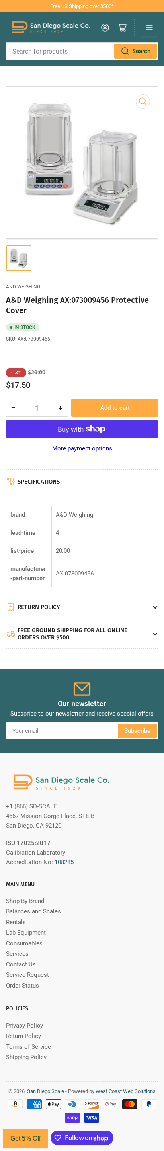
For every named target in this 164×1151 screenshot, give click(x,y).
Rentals (16, 922)
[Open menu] (149, 27)
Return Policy (23, 1036)
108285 (64, 862)
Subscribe (137, 730)
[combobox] (82, 51)
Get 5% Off (25, 1138)
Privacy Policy (24, 1025)
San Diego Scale (45, 1091)
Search (141, 51)
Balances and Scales (33, 911)
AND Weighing (23, 287)
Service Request (27, 974)
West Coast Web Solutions (126, 1091)
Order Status (22, 985)
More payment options (82, 448)
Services (17, 953)
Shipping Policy (26, 1057)
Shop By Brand (25, 901)
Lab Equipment (26, 932)
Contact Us (21, 964)
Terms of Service (28, 1046)
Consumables (24, 943)
